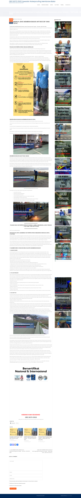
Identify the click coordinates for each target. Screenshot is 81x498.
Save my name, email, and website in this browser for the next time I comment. (24, 481)
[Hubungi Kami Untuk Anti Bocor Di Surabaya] (63, 98)
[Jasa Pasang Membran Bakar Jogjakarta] (63, 183)
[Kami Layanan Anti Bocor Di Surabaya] (63, 166)
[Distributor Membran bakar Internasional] (63, 29)
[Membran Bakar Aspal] (63, 46)
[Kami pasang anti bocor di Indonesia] (63, 285)
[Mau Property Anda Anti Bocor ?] (63, 268)
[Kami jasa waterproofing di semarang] (63, 200)
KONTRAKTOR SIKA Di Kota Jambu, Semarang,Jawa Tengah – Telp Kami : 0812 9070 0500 (16, 437)
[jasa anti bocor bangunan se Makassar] (63, 319)
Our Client (57, 4)
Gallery (62, 4)
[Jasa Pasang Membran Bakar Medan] (63, 81)
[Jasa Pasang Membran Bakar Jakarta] (63, 115)
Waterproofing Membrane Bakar (25, 344)
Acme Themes (69, 495)
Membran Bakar (45, 4)
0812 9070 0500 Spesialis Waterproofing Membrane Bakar (32, 1)
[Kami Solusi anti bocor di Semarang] (63, 251)
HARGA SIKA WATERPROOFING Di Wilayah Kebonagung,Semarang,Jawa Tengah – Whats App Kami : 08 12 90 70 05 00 (42, 451)
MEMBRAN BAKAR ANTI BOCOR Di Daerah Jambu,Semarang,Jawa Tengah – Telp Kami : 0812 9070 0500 (30, 438)
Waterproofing (32, 57)
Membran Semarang (18, 19)
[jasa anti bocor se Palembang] (63, 302)
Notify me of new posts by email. (15, 485)
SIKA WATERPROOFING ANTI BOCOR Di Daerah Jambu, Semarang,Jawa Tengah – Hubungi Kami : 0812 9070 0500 (45, 438)
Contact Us (67, 4)
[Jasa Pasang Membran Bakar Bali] (63, 63)
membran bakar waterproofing (27, 356)
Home (38, 4)
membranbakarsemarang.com (23, 362)
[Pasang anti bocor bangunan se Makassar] (63, 217)
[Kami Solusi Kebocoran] (63, 132)
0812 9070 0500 (31, 417)
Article (51, 4)
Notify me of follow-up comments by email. (17, 483)
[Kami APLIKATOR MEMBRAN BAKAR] (63, 149)
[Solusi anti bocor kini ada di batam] (63, 234)
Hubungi (29, 362)
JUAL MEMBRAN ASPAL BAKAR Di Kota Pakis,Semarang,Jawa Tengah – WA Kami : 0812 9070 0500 (19, 451)
